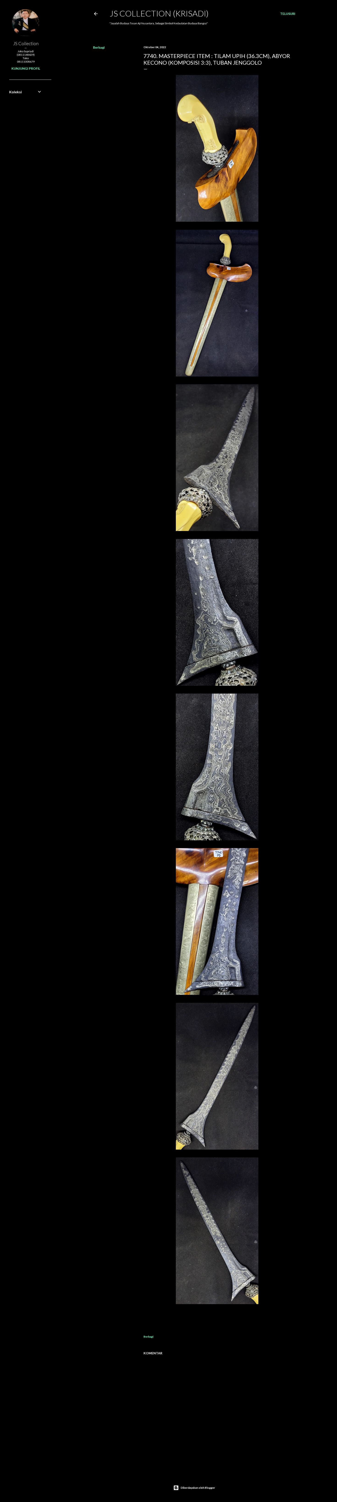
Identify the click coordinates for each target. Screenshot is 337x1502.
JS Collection (26, 43)
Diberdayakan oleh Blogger (198, 1487)
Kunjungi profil (25, 68)
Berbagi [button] (99, 47)
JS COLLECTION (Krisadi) (159, 13)
